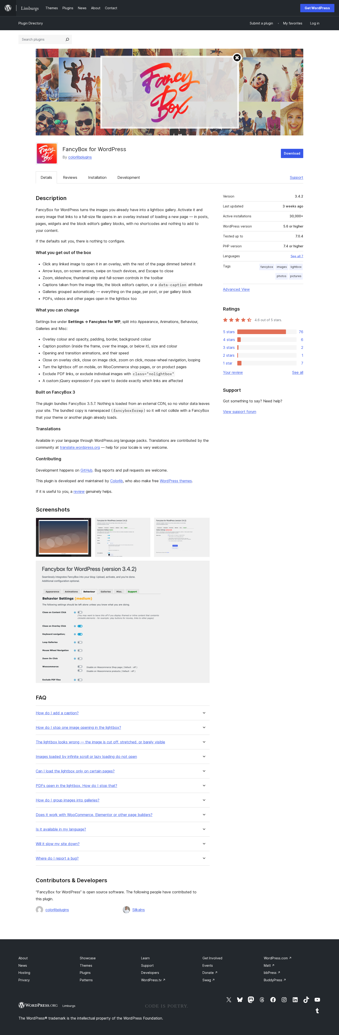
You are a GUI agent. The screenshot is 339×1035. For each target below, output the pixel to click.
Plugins (85, 973)
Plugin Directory (30, 23)
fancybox (267, 267)
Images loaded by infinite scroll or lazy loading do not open (86, 756)
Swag (208, 980)
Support (296, 177)
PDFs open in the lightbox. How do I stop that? (76, 786)
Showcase (88, 958)
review (79, 491)
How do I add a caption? (57, 713)
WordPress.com (278, 958)
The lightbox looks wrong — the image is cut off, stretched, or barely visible (100, 742)
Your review (233, 372)
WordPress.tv (153, 980)
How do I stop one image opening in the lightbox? (78, 727)
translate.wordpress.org (80, 447)
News (22, 965)
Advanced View (236, 289)
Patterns (86, 980)
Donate (210, 973)
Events (207, 965)
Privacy (24, 980)
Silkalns (138, 909)
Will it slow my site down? (58, 844)
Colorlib (116, 481)
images (282, 267)
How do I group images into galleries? (67, 800)
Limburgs (68, 1006)
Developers (150, 973)
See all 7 (297, 256)
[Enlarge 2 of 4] (144, 524)
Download (292, 153)
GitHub (86, 470)
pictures (295, 276)
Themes (86, 965)
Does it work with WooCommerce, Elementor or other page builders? (94, 815)
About (23, 958)
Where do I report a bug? (57, 858)
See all (297, 372)
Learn (145, 958)
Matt (269, 965)
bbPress (272, 973)
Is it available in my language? (61, 829)
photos (281, 276)
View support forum (239, 411)
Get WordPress (317, 8)
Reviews (70, 177)
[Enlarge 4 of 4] (203, 567)
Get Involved (212, 958)
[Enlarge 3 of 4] (203, 524)
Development (128, 177)
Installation (97, 177)
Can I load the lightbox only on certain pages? (75, 771)
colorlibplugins (80, 157)
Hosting (24, 973)
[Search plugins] (67, 39)
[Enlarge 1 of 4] (85, 524)
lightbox (296, 267)
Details (46, 177)
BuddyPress (275, 980)
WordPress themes (176, 481)
